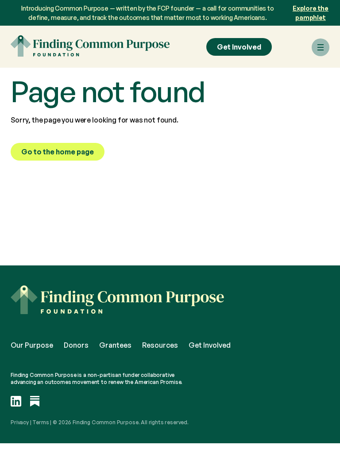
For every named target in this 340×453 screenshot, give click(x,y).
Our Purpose (32, 345)
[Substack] (35, 402)
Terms (40, 422)
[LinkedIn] (16, 402)
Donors (76, 345)
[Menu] (320, 47)
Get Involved (239, 46)
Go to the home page (57, 151)
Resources (160, 345)
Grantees (115, 345)
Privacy (20, 422)
